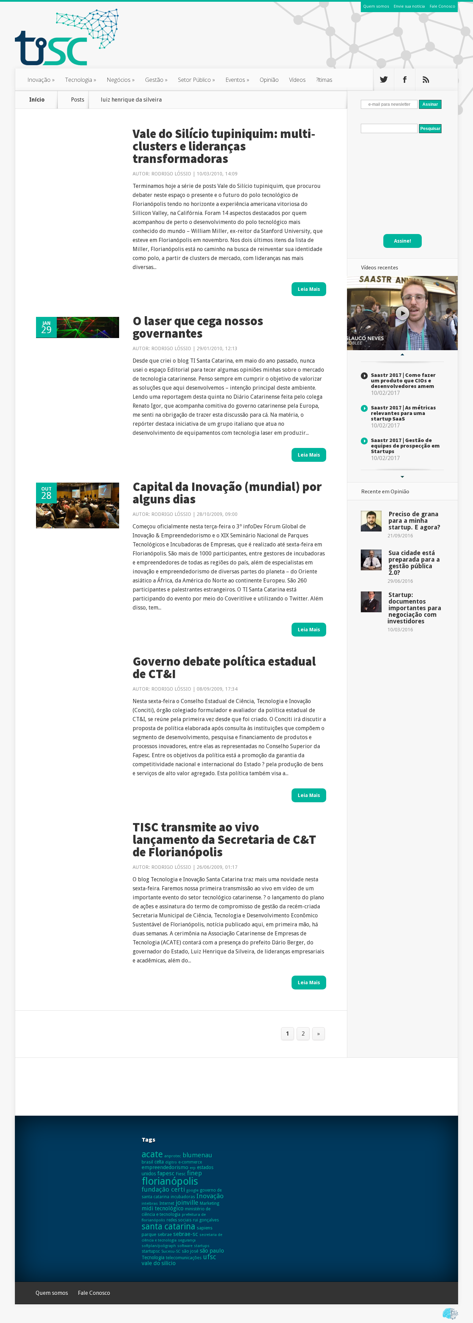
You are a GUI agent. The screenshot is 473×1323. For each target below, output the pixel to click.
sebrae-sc (185, 1233)
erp (193, 1168)
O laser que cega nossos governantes (198, 327)
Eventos (237, 80)
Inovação (41, 80)
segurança (187, 1240)
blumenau (197, 1155)
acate (152, 1154)
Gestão (156, 80)
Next (402, 477)
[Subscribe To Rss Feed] (426, 80)
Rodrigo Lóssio (171, 173)
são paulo (212, 1250)
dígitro (171, 1162)
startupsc (151, 1251)
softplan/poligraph (159, 1245)
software (185, 1246)
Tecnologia (80, 80)
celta (159, 1162)
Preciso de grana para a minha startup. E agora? (414, 520)
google (192, 1190)
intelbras (150, 1203)
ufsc (209, 1257)
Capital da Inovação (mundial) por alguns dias (227, 493)
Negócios (121, 80)
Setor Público (196, 80)
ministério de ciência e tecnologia (176, 1211)
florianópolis (170, 1181)
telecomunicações (184, 1257)
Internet (166, 1203)
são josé (190, 1251)
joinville (187, 1202)
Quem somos (376, 6)
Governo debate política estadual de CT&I (224, 668)
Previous (402, 355)
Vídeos (297, 80)
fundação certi (163, 1189)
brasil (147, 1162)
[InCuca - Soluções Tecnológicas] (450, 1319)
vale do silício (159, 1263)
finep (194, 1173)
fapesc (166, 1173)
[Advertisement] (332, 44)
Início (37, 99)
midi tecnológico (163, 1208)
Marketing (209, 1203)
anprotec (172, 1155)
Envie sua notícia (409, 6)
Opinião (269, 80)
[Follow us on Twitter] (383, 80)
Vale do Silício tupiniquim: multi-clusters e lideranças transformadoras (224, 146)
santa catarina (168, 1226)
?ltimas (324, 80)
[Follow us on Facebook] (404, 80)
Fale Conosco (442, 6)
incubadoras (183, 1196)
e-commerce (190, 1162)
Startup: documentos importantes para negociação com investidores (414, 608)
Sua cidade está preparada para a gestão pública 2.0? (414, 562)
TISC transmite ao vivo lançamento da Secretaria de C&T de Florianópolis (224, 839)
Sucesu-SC (170, 1251)
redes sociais (179, 1220)
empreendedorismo (165, 1167)
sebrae (165, 1234)
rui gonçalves (206, 1219)
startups (201, 1245)
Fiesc (181, 1173)
